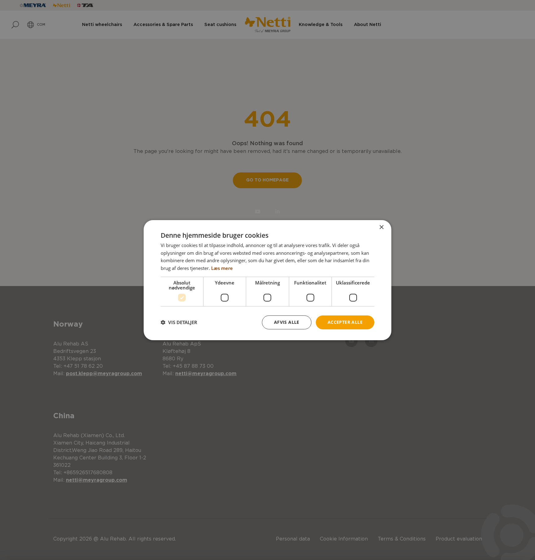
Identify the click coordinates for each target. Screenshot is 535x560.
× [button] (381, 227)
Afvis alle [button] (286, 322)
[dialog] (267, 280)
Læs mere (222, 268)
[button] (179, 322)
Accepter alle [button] (345, 322)
